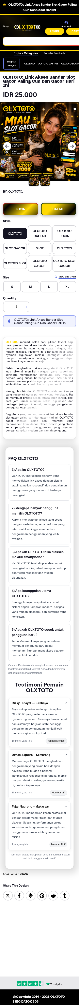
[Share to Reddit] (53, 895)
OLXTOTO (12, 342)
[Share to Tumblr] (64, 895)
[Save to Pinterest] (42, 895)
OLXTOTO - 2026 (15, 873)
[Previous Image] (7, 146)
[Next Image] (71, 146)
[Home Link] (27, 27)
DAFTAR (58, 209)
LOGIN (54, 31)
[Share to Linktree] (30, 895)
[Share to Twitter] (8, 895)
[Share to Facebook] (19, 895)
